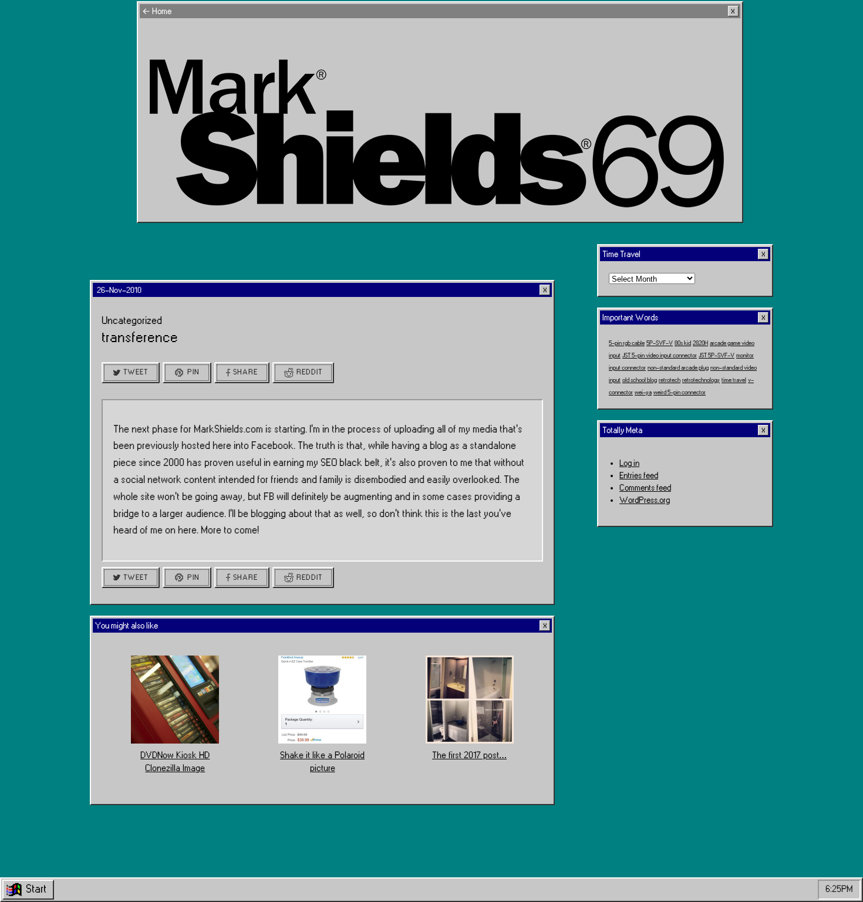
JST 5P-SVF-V (716, 355)
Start (36, 889)
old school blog (639, 380)
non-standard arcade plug (678, 367)
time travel (734, 380)
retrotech (669, 380)
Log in (629, 463)
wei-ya (643, 392)
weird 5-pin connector (679, 392)
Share (245, 372)
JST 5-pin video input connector (659, 355)
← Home (156, 11)
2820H (700, 343)
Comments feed (645, 488)
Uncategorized (132, 321)
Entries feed (638, 475)
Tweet (135, 372)
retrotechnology (701, 380)
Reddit (309, 372)
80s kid (683, 343)
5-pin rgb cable (627, 343)
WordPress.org (644, 500)
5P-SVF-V (659, 343)
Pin (193, 372)
